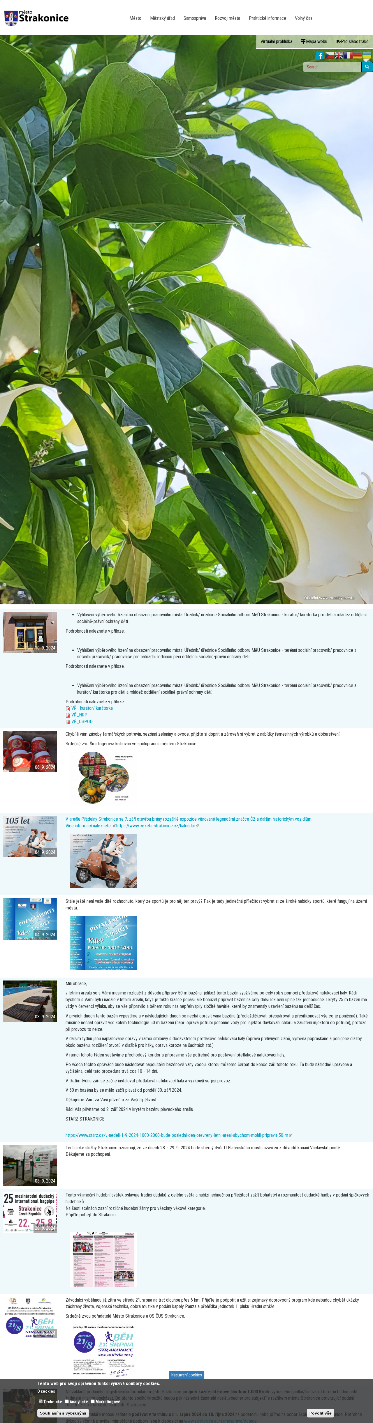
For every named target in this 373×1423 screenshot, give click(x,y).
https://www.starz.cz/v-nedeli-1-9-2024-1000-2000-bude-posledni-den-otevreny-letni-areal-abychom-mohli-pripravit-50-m (179, 1135)
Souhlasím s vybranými (63, 1413)
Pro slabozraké (355, 41)
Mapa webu (316, 41)
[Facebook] (319, 55)
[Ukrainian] (367, 56)
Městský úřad (162, 18)
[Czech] (329, 56)
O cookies (46, 1391)
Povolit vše (320, 1413)
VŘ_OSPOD (82, 721)
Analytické (79, 1401)
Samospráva (195, 18)
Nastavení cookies (186, 1375)
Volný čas (303, 18)
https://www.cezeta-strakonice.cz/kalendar (157, 826)
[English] (339, 56)
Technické (52, 1401)
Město (135, 18)
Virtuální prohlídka (276, 41)
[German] (357, 56)
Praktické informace (267, 18)
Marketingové (108, 1401)
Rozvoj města (227, 18)
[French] (348, 56)
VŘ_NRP (79, 715)
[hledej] (367, 67)
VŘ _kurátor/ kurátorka (92, 708)
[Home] (38, 14)
